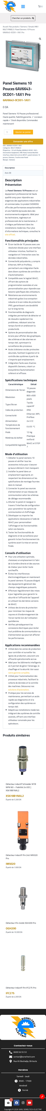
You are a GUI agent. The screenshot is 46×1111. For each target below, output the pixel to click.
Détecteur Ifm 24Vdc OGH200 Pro (21, 923)
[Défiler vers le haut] (42, 1107)
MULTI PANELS (16, 148)
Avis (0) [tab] (8, 173)
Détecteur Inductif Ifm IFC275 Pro (21, 988)
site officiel (10, 234)
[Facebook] (16, 1103)
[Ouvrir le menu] (23, 6)
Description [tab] (10, 168)
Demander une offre (23, 141)
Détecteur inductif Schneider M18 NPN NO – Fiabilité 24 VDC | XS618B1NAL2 (21, 787)
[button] (40, 39)
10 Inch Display (16, 150)
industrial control (16, 155)
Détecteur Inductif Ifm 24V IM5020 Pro (22, 856)
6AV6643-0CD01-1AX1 (29, 150)
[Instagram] (23, 1103)
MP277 (25, 155)
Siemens (11, 157)
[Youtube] (29, 1103)
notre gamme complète (18, 673)
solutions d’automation (18, 690)
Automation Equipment (11, 152)
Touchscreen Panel (21, 157)
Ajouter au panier (23, 132)
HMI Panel (23, 152)
